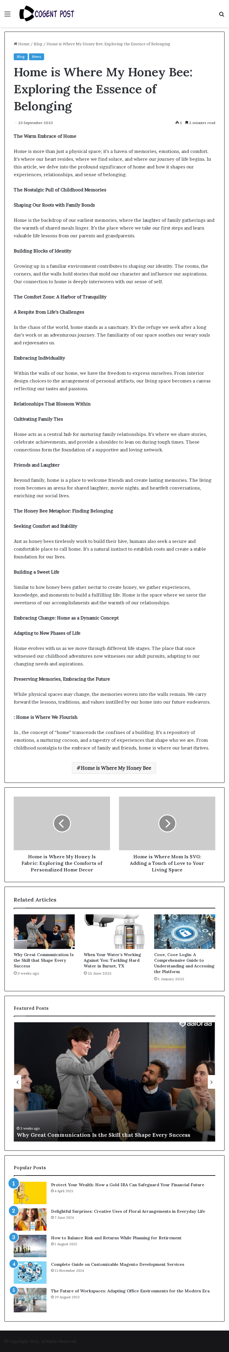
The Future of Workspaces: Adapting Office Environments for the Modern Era (130, 1291)
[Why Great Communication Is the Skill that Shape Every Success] (44, 931)
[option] (114, 1082)
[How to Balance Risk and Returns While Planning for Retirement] (30, 1246)
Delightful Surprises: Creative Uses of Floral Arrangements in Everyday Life (128, 1211)
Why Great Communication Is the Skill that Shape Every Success (44, 960)
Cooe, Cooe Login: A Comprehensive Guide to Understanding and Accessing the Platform (184, 963)
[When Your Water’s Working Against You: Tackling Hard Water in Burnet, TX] (114, 931)
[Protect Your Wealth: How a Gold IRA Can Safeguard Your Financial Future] (30, 1193)
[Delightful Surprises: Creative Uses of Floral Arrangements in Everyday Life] (30, 1219)
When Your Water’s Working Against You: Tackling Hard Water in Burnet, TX (112, 960)
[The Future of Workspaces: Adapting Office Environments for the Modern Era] (30, 1300)
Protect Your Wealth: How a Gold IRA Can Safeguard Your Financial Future (127, 1184)
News (36, 56)
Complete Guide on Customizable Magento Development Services (117, 1264)
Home (23, 43)
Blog (38, 43)
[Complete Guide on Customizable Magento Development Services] (30, 1272)
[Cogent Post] (46, 13)
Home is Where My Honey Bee (116, 768)
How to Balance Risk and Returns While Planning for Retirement (116, 1238)
